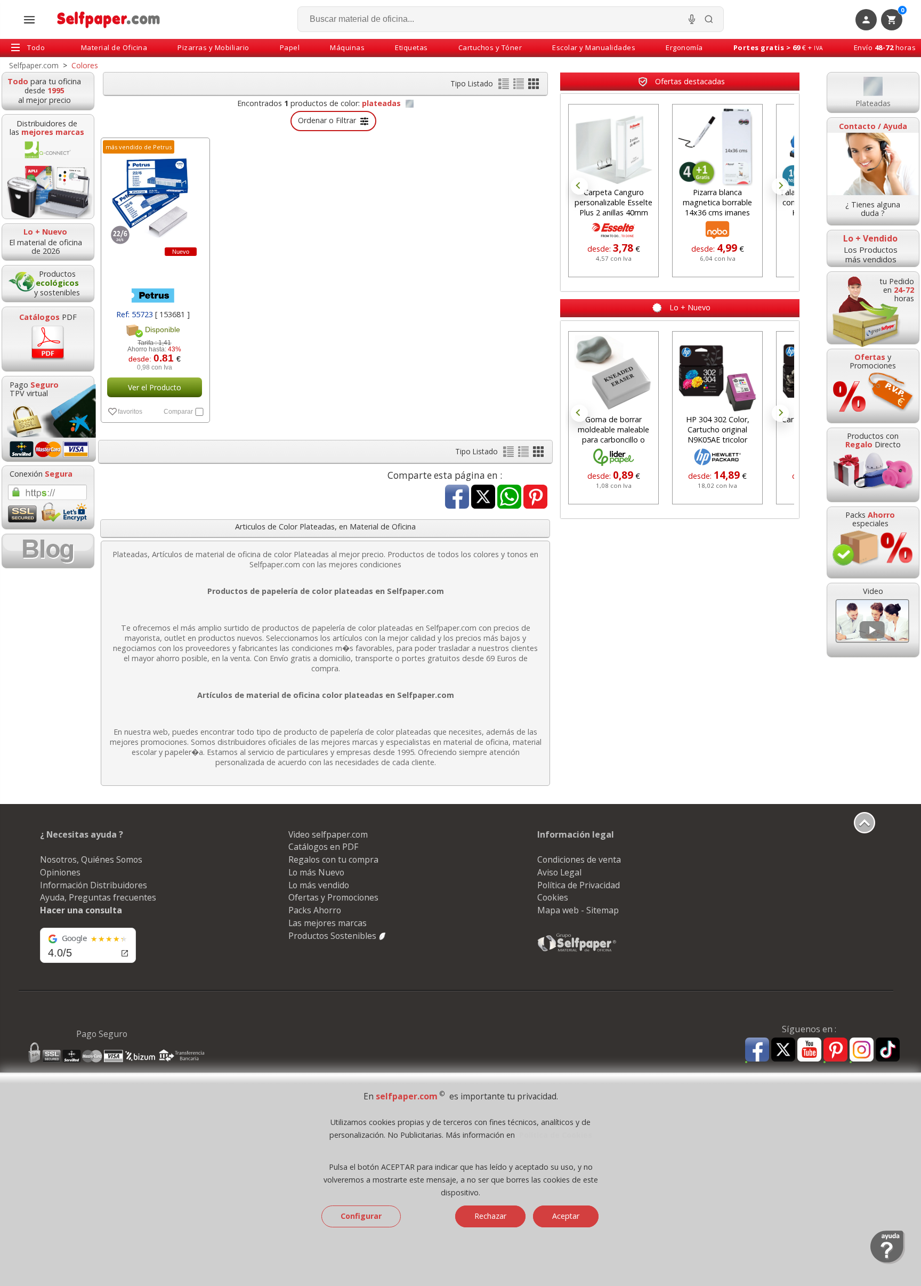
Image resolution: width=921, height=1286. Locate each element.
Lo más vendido (318, 885)
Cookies (552, 897)
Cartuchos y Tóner (490, 47)
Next (780, 186)
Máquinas (347, 47)
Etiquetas (411, 47)
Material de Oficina (114, 47)
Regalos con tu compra (333, 859)
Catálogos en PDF (323, 847)
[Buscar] (709, 19)
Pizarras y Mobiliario (213, 47)
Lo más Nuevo (316, 872)
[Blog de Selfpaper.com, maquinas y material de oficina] (48, 551)
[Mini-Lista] (519, 86)
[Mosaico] (533, 86)
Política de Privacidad (578, 885)
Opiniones (60, 872)
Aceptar (565, 1216)
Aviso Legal (559, 872)
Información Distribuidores (93, 885)
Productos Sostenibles (333, 936)
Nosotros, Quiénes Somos (91, 859)
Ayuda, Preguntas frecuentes (98, 897)
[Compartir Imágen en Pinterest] (535, 498)
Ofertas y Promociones (333, 897)
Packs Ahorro (314, 910)
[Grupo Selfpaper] (577, 951)
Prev (579, 186)
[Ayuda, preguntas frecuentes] (887, 1261)
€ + (778, 47)
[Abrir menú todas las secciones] (29, 19)
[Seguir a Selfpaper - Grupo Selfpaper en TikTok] (888, 1050)
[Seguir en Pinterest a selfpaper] (835, 1051)
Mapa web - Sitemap (578, 910)
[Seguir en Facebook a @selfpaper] (757, 1051)
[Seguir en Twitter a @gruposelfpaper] (783, 1050)
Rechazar (490, 1216)
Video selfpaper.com (328, 834)
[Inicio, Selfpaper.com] (109, 19)
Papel (290, 47)
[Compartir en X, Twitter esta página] (483, 498)
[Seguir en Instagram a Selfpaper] (862, 1051)
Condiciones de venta (579, 859)
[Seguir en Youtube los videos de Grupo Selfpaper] (809, 1050)
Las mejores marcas (327, 923)
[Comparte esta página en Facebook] (457, 498)
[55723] (154, 195)
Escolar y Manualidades (593, 47)
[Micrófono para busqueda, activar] (692, 19)
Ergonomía (684, 47)
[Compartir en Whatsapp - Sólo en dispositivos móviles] (509, 498)
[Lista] (504, 86)
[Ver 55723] (154, 271)
